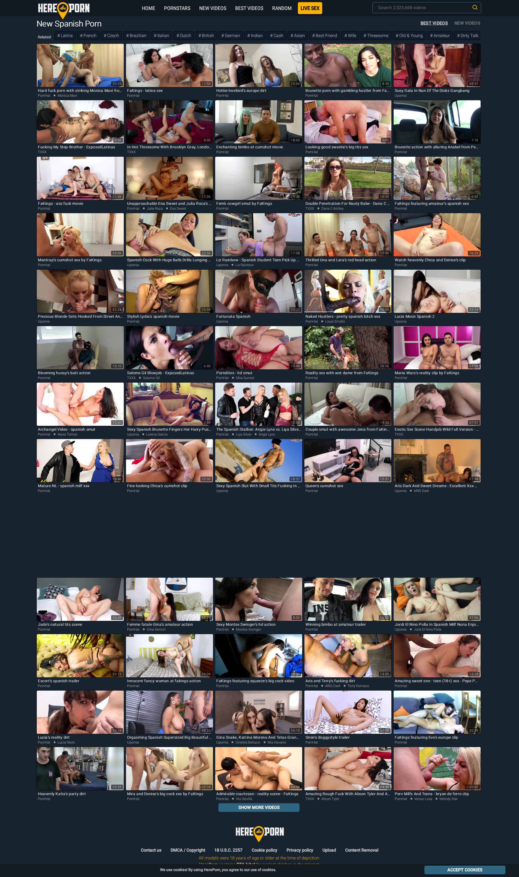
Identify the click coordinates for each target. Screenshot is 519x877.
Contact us (151, 850)
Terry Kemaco (358, 686)
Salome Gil (151, 378)
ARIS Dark (421, 491)
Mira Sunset (244, 378)
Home (148, 8)
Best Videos (249, 8)
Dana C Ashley (332, 208)
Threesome (377, 35)
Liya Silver (243, 434)
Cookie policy (264, 850)
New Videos (212, 8)
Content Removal (361, 850)
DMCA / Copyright (188, 850)
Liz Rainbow (244, 265)
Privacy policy (300, 850)
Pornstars (177, 8)
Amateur (441, 35)
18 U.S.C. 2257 (228, 850)
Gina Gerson (156, 629)
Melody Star (448, 799)
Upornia (401, 95)
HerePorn (63, 10)
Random (282, 8)
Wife (351, 35)
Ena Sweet (177, 208)
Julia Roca (155, 208)
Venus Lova (423, 799)
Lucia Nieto (66, 742)
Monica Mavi (67, 95)
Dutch (185, 35)
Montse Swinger (248, 629)
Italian (162, 35)
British (207, 35)
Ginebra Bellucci (248, 742)
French (89, 35)
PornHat (44, 95)
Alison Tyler (330, 799)
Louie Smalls (334, 321)
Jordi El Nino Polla (427, 629)
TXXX (42, 152)
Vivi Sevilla (243, 799)
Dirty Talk (469, 35)
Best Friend (326, 35)
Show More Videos (259, 807)
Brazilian (138, 35)
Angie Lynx (266, 434)
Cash (277, 35)
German (232, 35)
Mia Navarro (276, 742)
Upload (329, 850)
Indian (256, 35)
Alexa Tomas (67, 434)
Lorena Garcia (156, 434)
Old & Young (410, 35)
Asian (299, 35)
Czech (112, 35)
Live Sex (310, 8)
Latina (66, 35)
